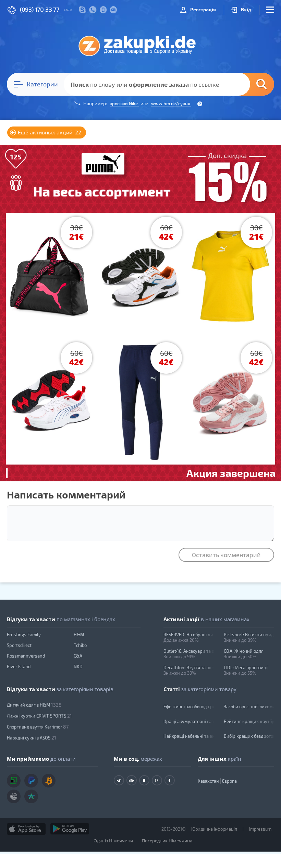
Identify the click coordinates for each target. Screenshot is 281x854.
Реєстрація (202, 9)
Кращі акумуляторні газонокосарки (188, 721)
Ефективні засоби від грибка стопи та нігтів (188, 706)
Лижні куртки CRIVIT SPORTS (39, 716)
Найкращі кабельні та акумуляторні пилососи (188, 736)
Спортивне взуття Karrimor (38, 727)
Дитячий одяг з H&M (34, 705)
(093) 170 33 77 (39, 9)
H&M (79, 634)
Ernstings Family (24, 634)
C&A (78, 656)
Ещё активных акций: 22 (48, 132)
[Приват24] (14, 780)
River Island (18, 666)
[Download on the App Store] (26, 829)
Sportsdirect (19, 645)
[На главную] (140, 45)
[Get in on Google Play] (69, 829)
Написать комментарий (66, 494)
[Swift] (14, 796)
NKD (78, 666)
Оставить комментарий (226, 554)
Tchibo (80, 645)
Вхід (245, 9)
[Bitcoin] (49, 780)
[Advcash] (31, 796)
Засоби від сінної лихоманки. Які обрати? (249, 706)
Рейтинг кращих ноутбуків (249, 721)
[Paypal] (31, 780)
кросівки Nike (124, 103)
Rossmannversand (26, 656)
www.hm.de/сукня (171, 103)
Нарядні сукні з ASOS (31, 738)
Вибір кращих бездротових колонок (249, 736)
